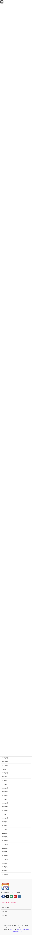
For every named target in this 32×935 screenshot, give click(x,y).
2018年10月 (5, 829)
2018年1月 (5, 863)
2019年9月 (5, 788)
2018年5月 (5, 848)
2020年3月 (5, 765)
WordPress (11, 929)
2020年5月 (5, 758)
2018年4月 (5, 852)
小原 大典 (4, 911)
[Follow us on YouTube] (15, 896)
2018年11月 (5, 825)
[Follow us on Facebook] (3, 896)
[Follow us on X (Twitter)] (7, 896)
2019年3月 (5, 810)
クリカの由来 (5, 907)
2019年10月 (5, 784)
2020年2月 (5, 769)
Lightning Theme (21, 929)
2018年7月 (5, 840)
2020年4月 (5, 761)
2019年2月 (5, 814)
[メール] (11, 896)
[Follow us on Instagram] (19, 896)
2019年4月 (5, 806)
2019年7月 (5, 795)
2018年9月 (5, 833)
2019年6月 (5, 799)
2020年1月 (5, 773)
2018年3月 (5, 855)
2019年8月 (5, 791)
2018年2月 (5, 859)
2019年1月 (5, 818)
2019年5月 (5, 803)
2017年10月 (5, 870)
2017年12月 (5, 867)
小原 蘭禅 (4, 915)
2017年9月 (5, 874)
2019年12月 (5, 776)
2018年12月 (5, 822)
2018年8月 (5, 837)
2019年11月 (5, 780)
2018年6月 (5, 844)
